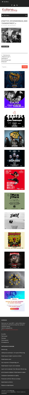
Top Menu (6, 1)
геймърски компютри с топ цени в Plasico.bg (13, 352)
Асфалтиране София (6, 356)
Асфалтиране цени (6, 359)
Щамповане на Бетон (7, 382)
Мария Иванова (12, 25)
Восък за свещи (16, 379)
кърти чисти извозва (14, 365)
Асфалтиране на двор (19, 372)
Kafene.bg (12, 390)
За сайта (3, 334)
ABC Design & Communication (10, 329)
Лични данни (4, 340)
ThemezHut (4, 393)
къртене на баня (17, 356)
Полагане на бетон (6, 379)
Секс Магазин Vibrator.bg (19, 369)
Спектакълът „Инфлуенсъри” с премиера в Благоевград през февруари (6, 58)
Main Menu (6, 15)
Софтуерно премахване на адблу (10, 375)
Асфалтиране (4, 365)
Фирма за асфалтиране (7, 385)
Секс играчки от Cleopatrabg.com (10, 362)
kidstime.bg (4, 349)
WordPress (13, 392)
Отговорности (5, 342)
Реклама (3, 338)
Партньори (4, 336)
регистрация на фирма (7, 372)
